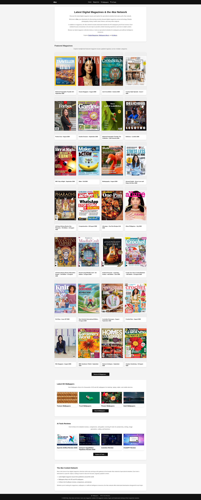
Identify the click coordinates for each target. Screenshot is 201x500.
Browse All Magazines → (100, 374)
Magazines (96, 2)
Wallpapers (105, 2)
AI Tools (113, 2)
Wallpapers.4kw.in (104, 35)
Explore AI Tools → (100, 454)
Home (89, 2)
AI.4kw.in (114, 35)
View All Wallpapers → (100, 410)
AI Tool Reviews (106, 495)
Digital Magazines (93, 35)
